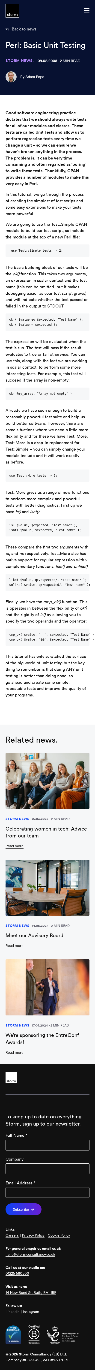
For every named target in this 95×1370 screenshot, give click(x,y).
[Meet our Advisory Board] (47, 888)
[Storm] (47, 1077)
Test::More (77, 436)
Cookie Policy (59, 1235)
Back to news (24, 29)
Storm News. (20, 60)
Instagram (31, 1311)
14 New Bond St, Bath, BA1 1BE (31, 1292)
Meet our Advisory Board (34, 935)
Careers (12, 1235)
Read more (15, 845)
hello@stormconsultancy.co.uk (30, 1254)
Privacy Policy (33, 1235)
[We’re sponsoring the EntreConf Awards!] (47, 987)
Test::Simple (62, 224)
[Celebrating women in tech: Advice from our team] (47, 781)
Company (15, 1159)
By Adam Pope (32, 76)
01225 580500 (17, 1273)
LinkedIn (13, 1311)
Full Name (16, 1135)
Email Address (21, 1183)
